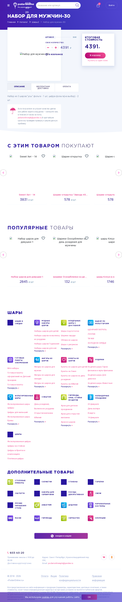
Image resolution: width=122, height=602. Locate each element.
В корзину (95, 55)
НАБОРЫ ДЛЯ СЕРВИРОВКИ (48, 493)
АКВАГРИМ (47, 505)
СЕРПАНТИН (74, 518)
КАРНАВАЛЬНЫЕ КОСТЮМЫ (102, 505)
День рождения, (42, 404)
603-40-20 (17, 552)
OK (112, 557)
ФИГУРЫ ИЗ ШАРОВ (47, 360)
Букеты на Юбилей (69, 384)
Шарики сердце (68, 335)
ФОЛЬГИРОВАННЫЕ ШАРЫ (22, 397)
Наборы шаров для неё (45, 348)
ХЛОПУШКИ (100, 518)
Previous (3, 172)
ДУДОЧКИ (72, 505)
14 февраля (93, 417)
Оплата (44, 576)
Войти (111, 5)
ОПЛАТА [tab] (67, 86)
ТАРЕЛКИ (99, 482)
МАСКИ (18, 518)
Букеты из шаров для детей (74, 367)
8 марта (91, 413)
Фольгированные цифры (19, 441)
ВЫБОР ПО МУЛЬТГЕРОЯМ (102, 322)
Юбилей (38, 417)
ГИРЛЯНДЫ (47, 518)
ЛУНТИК (92, 334)
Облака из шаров (69, 340)
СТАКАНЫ (73, 482)
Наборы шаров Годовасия (46, 344)
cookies (45, 597)
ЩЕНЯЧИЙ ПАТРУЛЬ (97, 329)
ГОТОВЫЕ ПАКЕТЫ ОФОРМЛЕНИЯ (21, 360)
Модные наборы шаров (46, 323)
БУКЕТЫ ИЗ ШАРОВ (73, 360)
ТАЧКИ (91, 338)
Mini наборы (13, 368)
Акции (54, 576)
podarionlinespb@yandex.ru (30, 118)
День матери (94, 408)
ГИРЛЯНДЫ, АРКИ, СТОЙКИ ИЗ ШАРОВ (75, 398)
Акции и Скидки (19, 322)
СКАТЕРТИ (20, 493)
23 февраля (93, 404)
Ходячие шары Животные (100, 383)
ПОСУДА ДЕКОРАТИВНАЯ (75, 493)
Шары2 (35, 22)
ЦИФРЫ (18, 434)
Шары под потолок (70, 331)
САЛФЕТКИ (47, 482)
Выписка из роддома (44, 408)
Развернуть (39, 351)
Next (118, 172)
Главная (11, 22)
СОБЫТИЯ (46, 397)
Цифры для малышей (17, 412)
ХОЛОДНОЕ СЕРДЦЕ (97, 343)
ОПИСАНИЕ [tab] (19, 86)
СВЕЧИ (98, 493)
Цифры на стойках (16, 446)
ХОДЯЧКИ (99, 359)
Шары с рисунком (69, 344)
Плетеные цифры (15, 458)
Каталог (24, 22)
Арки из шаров (68, 422)
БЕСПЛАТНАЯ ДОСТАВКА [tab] (43, 87)
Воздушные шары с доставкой (74, 323)
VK (104, 557)
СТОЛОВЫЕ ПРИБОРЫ (20, 482)
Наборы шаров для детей (46, 331)
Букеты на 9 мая (68, 371)
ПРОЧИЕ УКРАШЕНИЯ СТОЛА (20, 506)
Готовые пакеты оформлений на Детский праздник (18, 376)
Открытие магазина (43, 413)
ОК (89, 597)
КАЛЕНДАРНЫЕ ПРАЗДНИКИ (102, 397)
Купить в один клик (98, 60)
